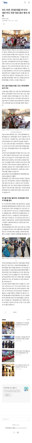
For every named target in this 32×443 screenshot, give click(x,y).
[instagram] (14, 433)
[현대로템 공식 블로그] (5, 2)
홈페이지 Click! (16, 425)
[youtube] (18, 433)
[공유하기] (7, 312)
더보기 (28, 320)
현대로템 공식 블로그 (10, 388)
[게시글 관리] (9, 312)
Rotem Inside (5, 18)
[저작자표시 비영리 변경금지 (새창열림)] (20, 312)
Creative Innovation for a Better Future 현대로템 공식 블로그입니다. (12, 390)
